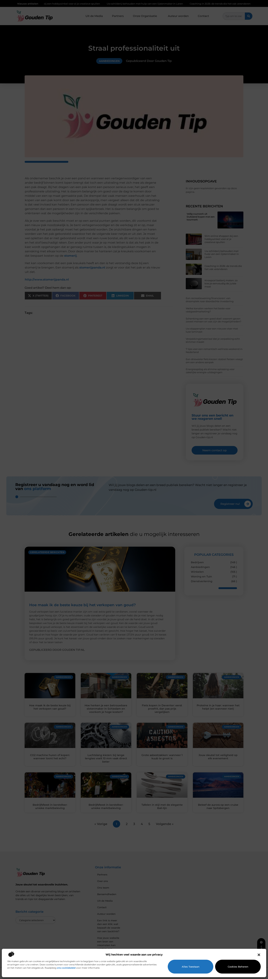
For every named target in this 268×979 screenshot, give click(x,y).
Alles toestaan (190, 966)
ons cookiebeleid (66, 967)
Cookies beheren (238, 966)
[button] (259, 955)
